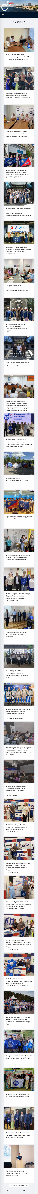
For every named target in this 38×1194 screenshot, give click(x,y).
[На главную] (7, 6)
